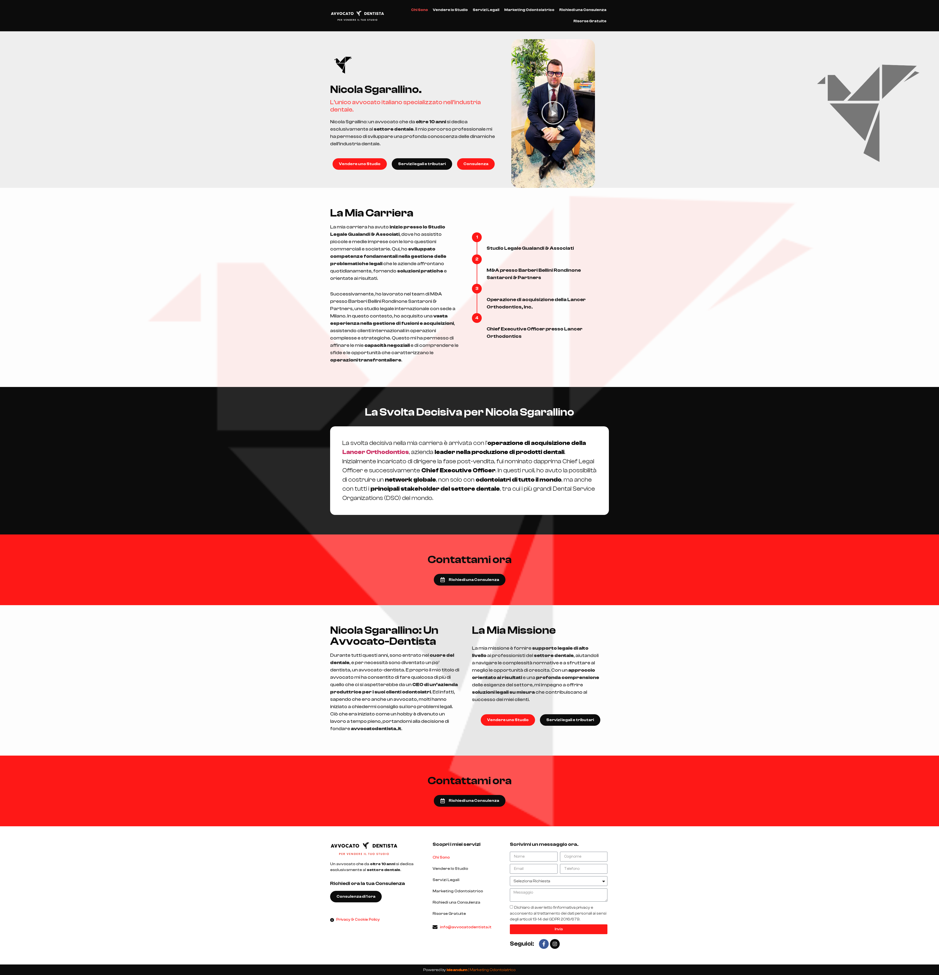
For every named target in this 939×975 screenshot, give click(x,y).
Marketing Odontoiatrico (529, 10)
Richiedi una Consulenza (582, 10)
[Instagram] (555, 944)
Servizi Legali (486, 10)
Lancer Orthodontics (375, 452)
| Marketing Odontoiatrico (481, 970)
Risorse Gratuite (589, 21)
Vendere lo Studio (450, 10)
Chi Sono (419, 10)
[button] (553, 113)
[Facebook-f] (544, 944)
